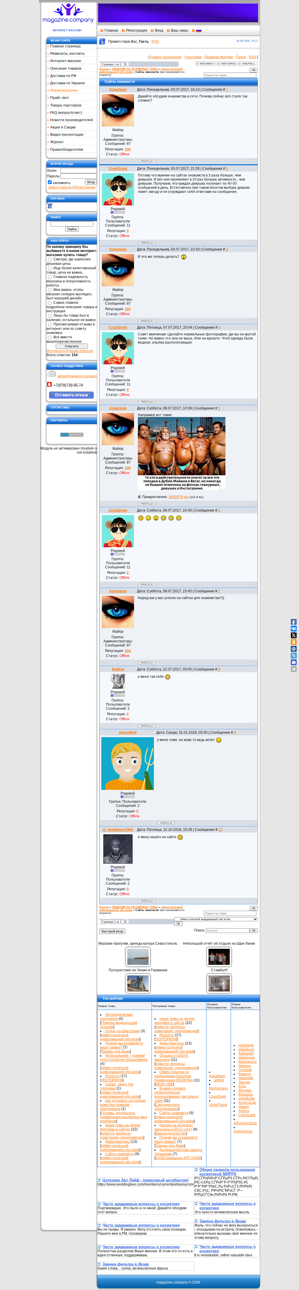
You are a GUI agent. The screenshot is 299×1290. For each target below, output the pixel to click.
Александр (247, 1103)
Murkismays (218, 1088)
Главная (111, 30)
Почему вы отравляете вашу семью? (121, 1045)
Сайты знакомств (147, 72)
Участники (192, 57)
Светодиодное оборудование (167, 1107)
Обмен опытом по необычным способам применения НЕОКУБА (173, 1076)
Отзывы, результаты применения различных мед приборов (123, 1117)
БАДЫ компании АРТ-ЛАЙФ (178, 1158)
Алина (244, 1111)
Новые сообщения (165, 57)
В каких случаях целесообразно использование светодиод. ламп (176, 1094)
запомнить (61, 183)
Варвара (246, 1094)
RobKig (118, 669)
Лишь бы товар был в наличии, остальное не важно (71, 317)
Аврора (245, 1066)
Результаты (56, 351)
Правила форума (218, 57)
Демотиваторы (117, 1142)
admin (219, 1080)
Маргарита (248, 1062)
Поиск (241, 57)
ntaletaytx (246, 1045)
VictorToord (218, 1105)
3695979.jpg (178, 497)
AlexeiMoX (128, 732)
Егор (242, 1086)
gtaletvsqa (247, 1058)
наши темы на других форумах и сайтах (120, 1127)
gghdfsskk (247, 1099)
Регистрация (136, 30)
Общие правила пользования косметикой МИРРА (227, 1171)
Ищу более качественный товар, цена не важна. (71, 270)
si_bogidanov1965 (118, 830)
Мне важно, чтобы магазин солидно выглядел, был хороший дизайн (69, 294)
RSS (155, 42)
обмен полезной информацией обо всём (120, 1037)
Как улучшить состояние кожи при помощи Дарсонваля (123, 1105)
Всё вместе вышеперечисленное (64, 339)
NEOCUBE (164, 1084)
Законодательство (170, 1133)
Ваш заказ (179, 30)
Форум (104, 69)
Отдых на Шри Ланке (122, 1031)
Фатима (245, 1090)
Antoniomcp (243, 1131)
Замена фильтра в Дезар (222, 1221)
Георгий (245, 1070)
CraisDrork (118, 169)
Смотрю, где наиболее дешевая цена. (68, 261)
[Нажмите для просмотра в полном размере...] (181, 489)
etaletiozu (246, 1049)
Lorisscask (247, 1115)
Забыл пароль (60, 187)
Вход (159, 30)
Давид (244, 1107)
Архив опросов (80, 351)
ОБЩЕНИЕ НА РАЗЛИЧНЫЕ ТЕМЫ (135, 69)
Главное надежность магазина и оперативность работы (68, 281)
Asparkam (118, 90)
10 (220, 830)
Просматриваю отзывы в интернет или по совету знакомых (70, 328)
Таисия (244, 1082)
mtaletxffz (246, 1078)
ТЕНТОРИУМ (112, 1080)
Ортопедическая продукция (116, 1017)
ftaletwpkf (246, 1053)
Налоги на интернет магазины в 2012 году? (173, 1127)
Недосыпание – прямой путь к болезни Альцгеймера (123, 1058)
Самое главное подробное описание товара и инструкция (71, 307)
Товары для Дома (115, 1051)
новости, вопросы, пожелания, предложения (121, 1135)
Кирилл (245, 1074)
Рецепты (112, 1076)
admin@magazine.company (77, 376)
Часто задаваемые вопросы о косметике (141, 1204)
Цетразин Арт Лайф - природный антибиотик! (145, 1180)
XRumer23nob (245, 1123)
